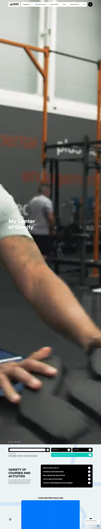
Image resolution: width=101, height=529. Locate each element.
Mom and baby (13, 455)
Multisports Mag (74, 4)
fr (84, 4)
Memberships (26, 4)
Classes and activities (40, 4)
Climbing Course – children (30, 455)
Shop (64, 4)
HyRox (20, 455)
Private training (54, 4)
